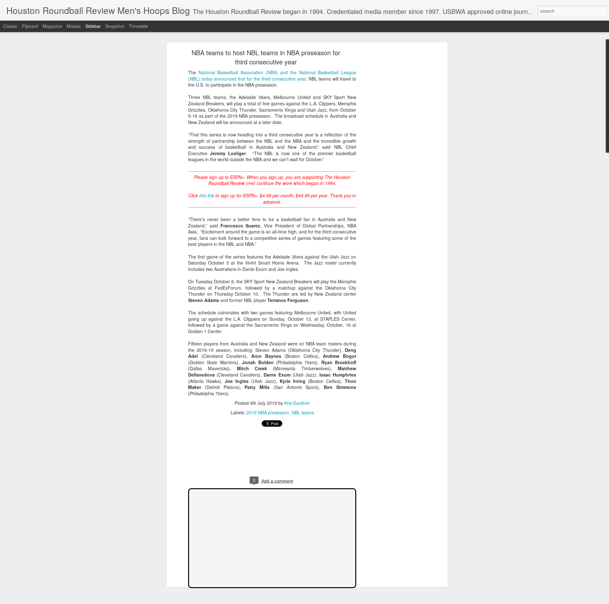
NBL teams (303, 412)
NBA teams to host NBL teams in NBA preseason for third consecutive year (266, 57)
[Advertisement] (391, 151)
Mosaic (74, 26)
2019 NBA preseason (267, 412)
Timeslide (138, 26)
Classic (10, 26)
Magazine (52, 26)
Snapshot (114, 26)
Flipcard (30, 26)
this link (206, 195)
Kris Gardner (297, 403)
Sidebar (93, 26)
